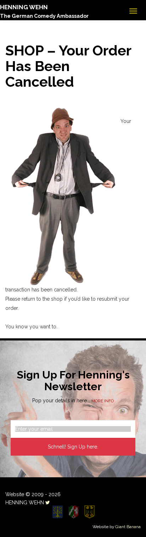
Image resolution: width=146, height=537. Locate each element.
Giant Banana (128, 526)
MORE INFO (102, 400)
